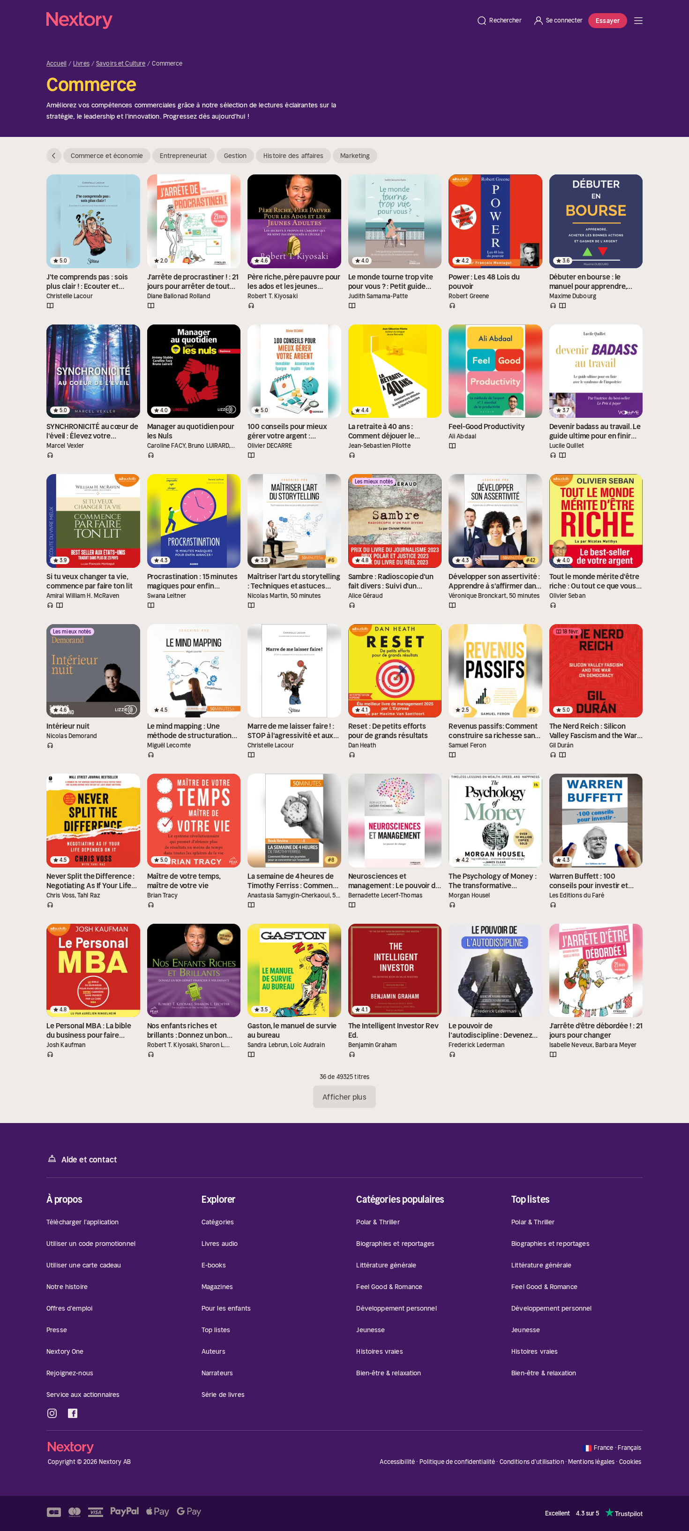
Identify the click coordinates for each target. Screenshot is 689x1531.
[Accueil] (258, 20)
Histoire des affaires (293, 155)
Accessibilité (397, 1462)
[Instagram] (52, 1413)
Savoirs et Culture (120, 64)
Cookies (630, 1462)
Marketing (355, 155)
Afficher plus (344, 1096)
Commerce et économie (107, 155)
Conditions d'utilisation (532, 1462)
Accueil (56, 64)
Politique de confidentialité (457, 1462)
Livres (81, 64)
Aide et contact (89, 1159)
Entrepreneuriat (183, 155)
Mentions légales (591, 1462)
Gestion (235, 155)
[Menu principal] (638, 20)
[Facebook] (72, 1413)
